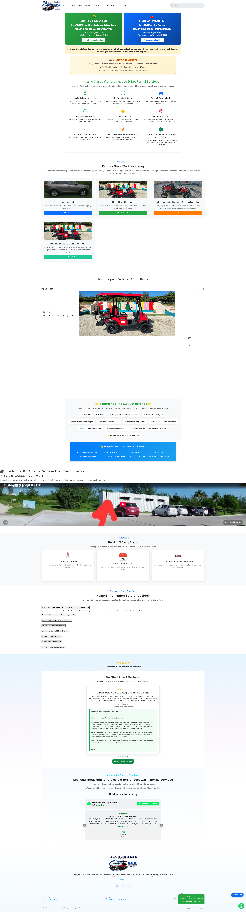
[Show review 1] (118, 712)
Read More (123, 829)
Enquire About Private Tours (67, 257)
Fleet (71, 6)
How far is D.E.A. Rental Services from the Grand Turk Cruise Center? (65, 607)
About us (45, 858)
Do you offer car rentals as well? (53, 626)
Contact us (122, 6)
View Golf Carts (123, 213)
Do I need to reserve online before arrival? (56, 620)
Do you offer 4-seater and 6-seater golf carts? (58, 615)
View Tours (178, 213)
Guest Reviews (109, 6)
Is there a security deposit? (51, 642)
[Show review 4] (123, 712)
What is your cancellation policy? (53, 647)
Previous (40, 338)
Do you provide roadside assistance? (55, 631)
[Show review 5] (125, 712)
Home (65, 6)
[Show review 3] (122, 712)
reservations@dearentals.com (118, 850)
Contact (54, 858)
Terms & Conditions (85, 858)
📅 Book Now (237, 895)
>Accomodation (84, 6)
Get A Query (97, 6)
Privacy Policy (64, 858)
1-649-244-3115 (53, 850)
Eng (194, 289)
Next (176, 338)
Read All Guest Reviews (123, 717)
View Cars (68, 213)
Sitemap (73, 858)
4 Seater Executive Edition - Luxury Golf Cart (59, 316)
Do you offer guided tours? (51, 636)
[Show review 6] (127, 712)
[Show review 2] (120, 712)
